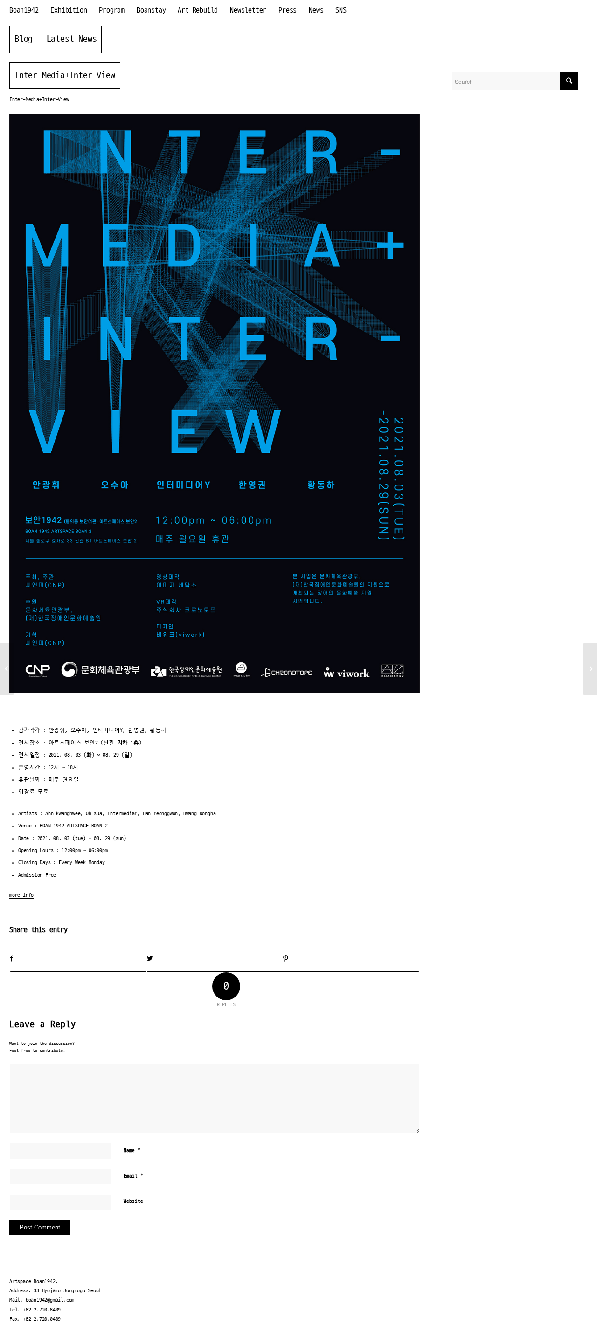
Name (132, 1150)
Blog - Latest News (55, 39)
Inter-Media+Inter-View (64, 75)
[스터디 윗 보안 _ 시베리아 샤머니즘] (7, 669)
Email (134, 1176)
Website (133, 1201)
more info (21, 895)
